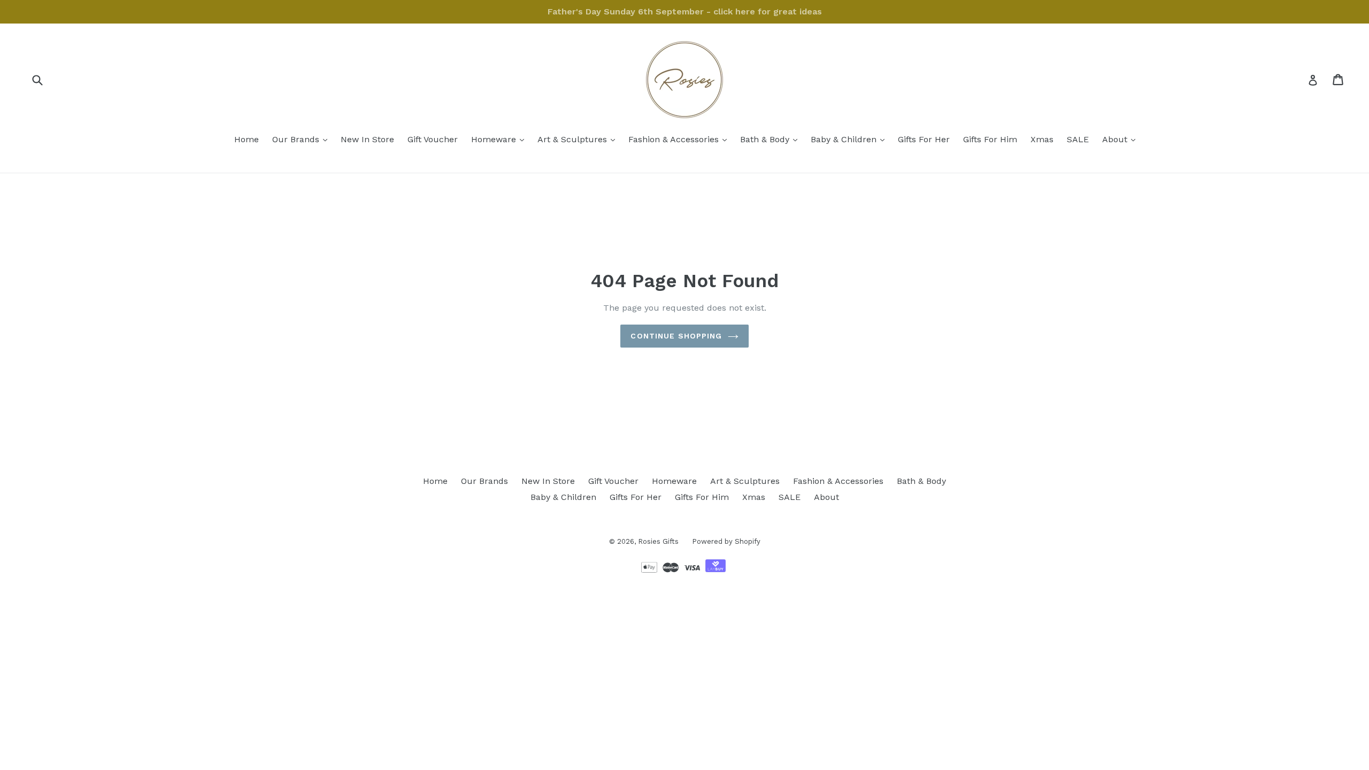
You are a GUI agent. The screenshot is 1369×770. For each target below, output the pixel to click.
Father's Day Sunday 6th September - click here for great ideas (685, 11)
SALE (1078, 139)
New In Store (367, 139)
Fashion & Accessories (680, 139)
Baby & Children (850, 139)
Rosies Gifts (658, 541)
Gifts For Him (990, 139)
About (1121, 139)
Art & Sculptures (578, 139)
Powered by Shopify (726, 541)
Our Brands (302, 139)
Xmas (1041, 139)
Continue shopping (676, 336)
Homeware (500, 139)
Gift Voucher (432, 139)
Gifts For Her (924, 139)
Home (246, 139)
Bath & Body (771, 139)
